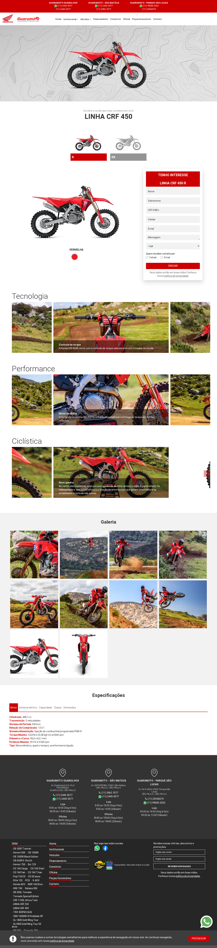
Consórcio (115, 19)
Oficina (126, 19)
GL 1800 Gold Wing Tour (25, 920)
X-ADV (36, 880)
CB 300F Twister (22, 848)
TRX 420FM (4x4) (22, 912)
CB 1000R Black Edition (25, 856)
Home (58, 19)
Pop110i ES (19, 876)
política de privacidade (62, 941)
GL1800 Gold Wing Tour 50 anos (26, 925)
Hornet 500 (19, 852)
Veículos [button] (85, 19)
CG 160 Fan (19, 872)
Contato (157, 19)
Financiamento (100, 19)
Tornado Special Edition (26, 896)
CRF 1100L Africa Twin (25, 900)
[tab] (13, 707)
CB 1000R (33, 852)
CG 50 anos (34, 876)
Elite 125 (18, 880)
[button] (69, 849)
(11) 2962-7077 (103, 9)
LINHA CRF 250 (21, 904)
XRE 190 (17, 888)
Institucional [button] (70, 19)
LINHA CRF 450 (21, 908)
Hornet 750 (19, 864)
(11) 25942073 (149, 9)
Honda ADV (19, 884)
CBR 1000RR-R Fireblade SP (28, 916)
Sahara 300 (31, 888)
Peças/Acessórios (141, 19)
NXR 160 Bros (35, 884)
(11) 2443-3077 (64, 5)
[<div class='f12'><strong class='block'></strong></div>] (34, 555)
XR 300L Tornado (22, 892)
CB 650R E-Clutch (22, 860)
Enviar (173, 265)
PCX (27, 880)
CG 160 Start (37, 868)
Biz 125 (32, 864)
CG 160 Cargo (20, 868)
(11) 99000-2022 (150, 5)
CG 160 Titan (35, 872)
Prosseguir (199, 938)
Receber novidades (179, 866)
